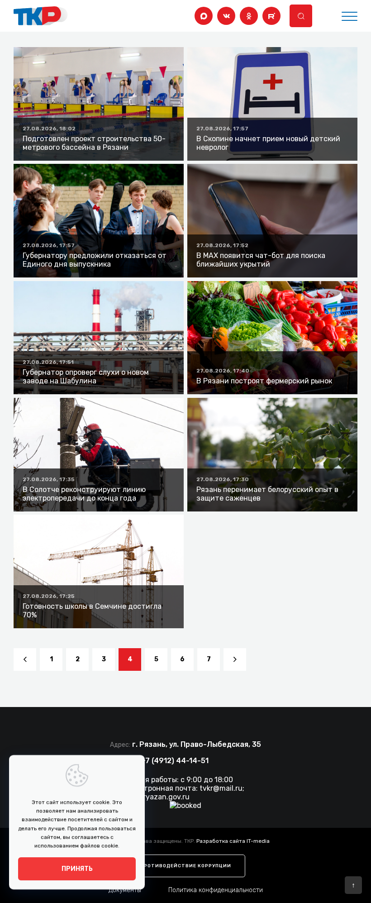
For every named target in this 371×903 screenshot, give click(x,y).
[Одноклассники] (249, 16)
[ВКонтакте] (226, 16)
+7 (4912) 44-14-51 (175, 760)
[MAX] (204, 16)
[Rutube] (271, 16)
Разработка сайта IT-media (233, 841)
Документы (125, 890)
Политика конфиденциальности (215, 890)
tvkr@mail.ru (221, 788)
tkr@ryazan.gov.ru (158, 797)
